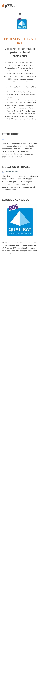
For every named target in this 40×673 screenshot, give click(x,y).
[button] (20, 14)
